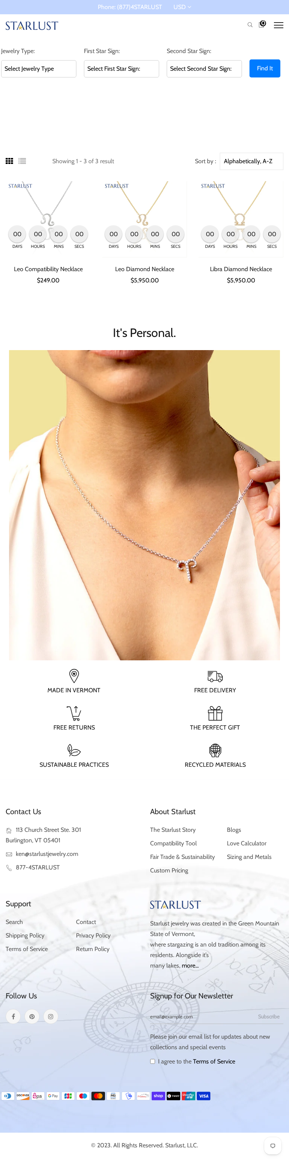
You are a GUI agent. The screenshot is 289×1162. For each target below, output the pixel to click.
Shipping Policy (25, 935)
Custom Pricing (169, 870)
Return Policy (93, 949)
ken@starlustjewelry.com (47, 853)
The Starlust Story (173, 829)
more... (190, 965)
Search (14, 921)
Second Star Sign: (189, 51)
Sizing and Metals (249, 856)
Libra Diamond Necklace (241, 269)
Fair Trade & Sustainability (182, 856)
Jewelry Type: (18, 51)
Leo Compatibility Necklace (48, 269)
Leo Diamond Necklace (144, 269)
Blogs (234, 829)
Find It (265, 68)
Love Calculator (246, 843)
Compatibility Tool (173, 843)
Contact (86, 921)
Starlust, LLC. (181, 1145)
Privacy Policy (93, 935)
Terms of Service (27, 949)
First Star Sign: (102, 51)
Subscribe (269, 1016)
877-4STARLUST (38, 867)
